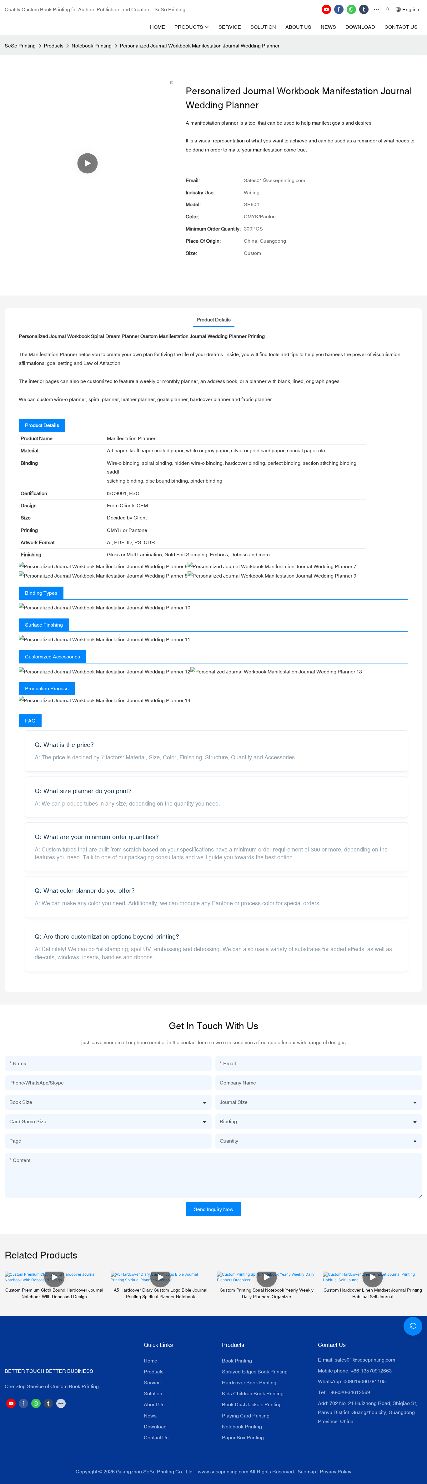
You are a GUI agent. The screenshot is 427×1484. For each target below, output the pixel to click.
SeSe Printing (20, 45)
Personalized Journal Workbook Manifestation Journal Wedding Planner (199, 45)
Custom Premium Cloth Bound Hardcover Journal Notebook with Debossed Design (54, 1293)
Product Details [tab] (214, 319)
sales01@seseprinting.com (365, 1359)
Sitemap (307, 1471)
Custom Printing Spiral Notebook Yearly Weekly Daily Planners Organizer (267, 1293)
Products (53, 45)
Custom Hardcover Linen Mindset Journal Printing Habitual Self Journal (373, 1293)
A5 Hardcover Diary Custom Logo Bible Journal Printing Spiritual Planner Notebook (160, 1293)
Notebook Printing (92, 45)
